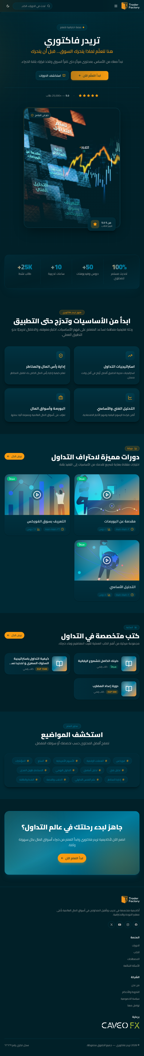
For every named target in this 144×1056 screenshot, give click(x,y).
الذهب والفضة (54, 779)
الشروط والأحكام (131, 991)
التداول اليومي (63, 770)
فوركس (120, 760)
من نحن (135, 985)
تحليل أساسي (90, 770)
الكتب (137, 952)
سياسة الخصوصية (130, 998)
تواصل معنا (134, 1005)
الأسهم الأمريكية (65, 760)
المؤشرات (20, 760)
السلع (41, 760)
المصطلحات (133, 958)
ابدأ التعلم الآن (74, 858)
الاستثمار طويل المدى (31, 770)
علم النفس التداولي (85, 779)
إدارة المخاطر (114, 779)
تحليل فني (115, 770)
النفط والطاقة (26, 779)
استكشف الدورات (50, 75)
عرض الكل (16, 456)
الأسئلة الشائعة (131, 965)
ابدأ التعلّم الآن (92, 75)
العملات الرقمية (95, 760)
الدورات (136, 945)
